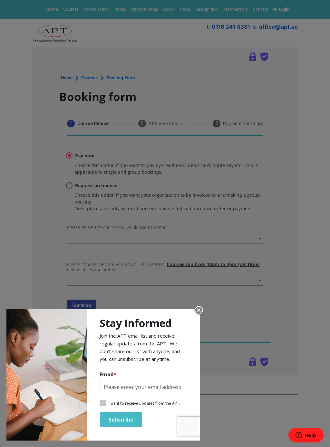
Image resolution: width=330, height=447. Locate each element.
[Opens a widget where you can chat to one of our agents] (306, 436)
